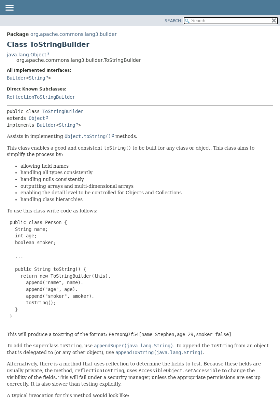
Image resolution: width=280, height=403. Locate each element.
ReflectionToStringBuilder (41, 97)
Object (37, 118)
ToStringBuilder (62, 111)
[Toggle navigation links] (9, 8)
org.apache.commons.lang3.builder (73, 34)
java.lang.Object (26, 54)
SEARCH (173, 20)
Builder (16, 78)
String (37, 78)
